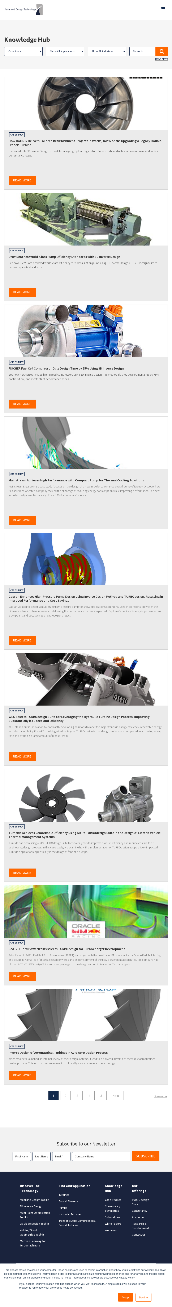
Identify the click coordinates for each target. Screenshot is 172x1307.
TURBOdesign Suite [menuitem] (140, 1202)
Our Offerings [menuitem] (139, 1188)
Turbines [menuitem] (64, 1195)
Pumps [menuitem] (63, 1208)
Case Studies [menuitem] (113, 1200)
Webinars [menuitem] (111, 1230)
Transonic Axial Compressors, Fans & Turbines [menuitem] (77, 1223)
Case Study (16, 134)
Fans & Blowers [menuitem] (68, 1201)
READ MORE (22, 180)
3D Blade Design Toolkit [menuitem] (34, 1224)
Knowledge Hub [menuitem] (113, 1188)
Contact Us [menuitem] (139, 1234)
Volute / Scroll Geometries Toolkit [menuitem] (32, 1232)
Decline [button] (143, 1297)
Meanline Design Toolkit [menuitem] (34, 1200)
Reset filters (161, 59)
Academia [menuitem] (138, 1217)
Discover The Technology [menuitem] (30, 1188)
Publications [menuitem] (112, 1217)
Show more (160, 1096)
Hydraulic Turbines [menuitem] (70, 1214)
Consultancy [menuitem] (139, 1211)
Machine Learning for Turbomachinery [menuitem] (33, 1243)
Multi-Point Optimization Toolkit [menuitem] (35, 1215)
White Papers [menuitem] (113, 1224)
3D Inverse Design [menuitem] (31, 1206)
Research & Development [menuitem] (140, 1226)
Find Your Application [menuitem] (74, 1186)
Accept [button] (125, 1297)
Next (115, 1096)
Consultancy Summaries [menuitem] (112, 1208)
